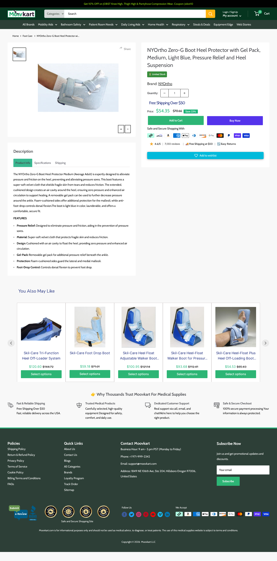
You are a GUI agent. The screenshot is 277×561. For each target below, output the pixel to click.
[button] (205, 155)
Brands (68, 472)
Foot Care (28, 35)
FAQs (11, 484)
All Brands (28, 24)
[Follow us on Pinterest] (145, 514)
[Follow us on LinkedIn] (167, 514)
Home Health (156, 24)
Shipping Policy (17, 449)
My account (230, 15)
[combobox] (135, 14)
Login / (226, 11)
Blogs (67, 460)
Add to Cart (175, 120)
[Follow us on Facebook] (124, 514)
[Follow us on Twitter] (131, 514)
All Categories (72, 466)
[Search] (210, 14)
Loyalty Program (74, 478)
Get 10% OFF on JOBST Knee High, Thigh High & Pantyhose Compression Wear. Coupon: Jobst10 (138, 3)
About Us (69, 449)
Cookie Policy (16, 472)
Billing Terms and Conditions (24, 478)
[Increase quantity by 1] (184, 93)
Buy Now (235, 120)
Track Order (71, 484)
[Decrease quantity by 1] (164, 93)
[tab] (22, 163)
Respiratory (178, 24)
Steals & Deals (201, 24)
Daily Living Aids (130, 24)
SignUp (234, 11)
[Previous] (11, 343)
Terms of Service (17, 466)
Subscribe (228, 481)
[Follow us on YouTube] (153, 514)
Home (15, 35)
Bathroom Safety (71, 24)
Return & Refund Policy (21, 455)
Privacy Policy (16, 460)
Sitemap (69, 490)
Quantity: (152, 93)
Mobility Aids (45, 24)
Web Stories (244, 24)
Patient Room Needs (101, 24)
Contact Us (70, 455)
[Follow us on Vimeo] (160, 514)
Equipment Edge (223, 24)
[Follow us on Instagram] (138, 514)
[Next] (265, 343)
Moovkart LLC (148, 541)
